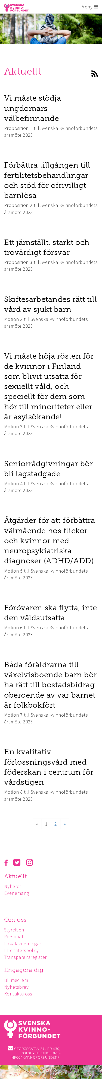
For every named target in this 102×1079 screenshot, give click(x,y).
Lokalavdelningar (22, 943)
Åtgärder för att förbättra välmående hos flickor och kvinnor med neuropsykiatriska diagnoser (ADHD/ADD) (49, 540)
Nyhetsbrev (16, 987)
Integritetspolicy (21, 950)
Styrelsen (14, 930)
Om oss (15, 919)
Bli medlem (16, 980)
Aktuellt (15, 876)
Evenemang (16, 893)
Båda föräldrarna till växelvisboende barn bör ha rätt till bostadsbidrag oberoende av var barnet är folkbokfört (50, 685)
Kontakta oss (18, 994)
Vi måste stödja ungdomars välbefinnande (32, 108)
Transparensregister (25, 957)
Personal (13, 936)
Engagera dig (24, 969)
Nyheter (12, 886)
